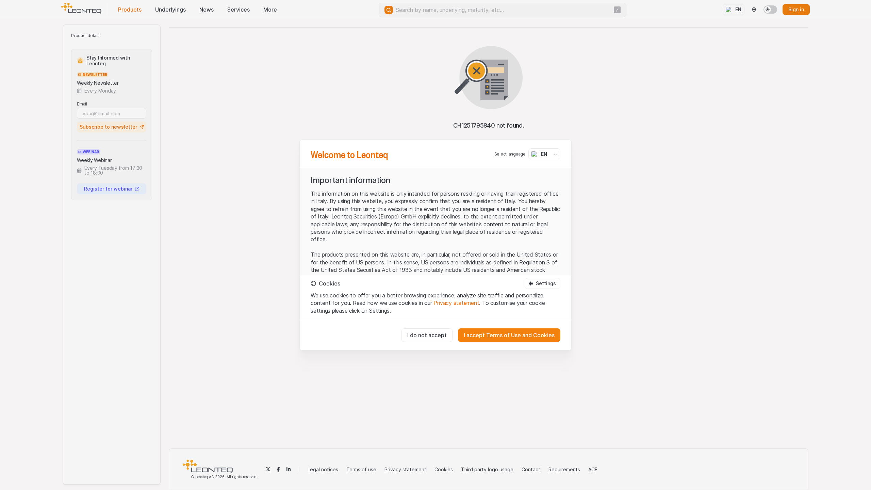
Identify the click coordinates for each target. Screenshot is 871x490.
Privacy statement (456, 302)
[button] (542, 283)
